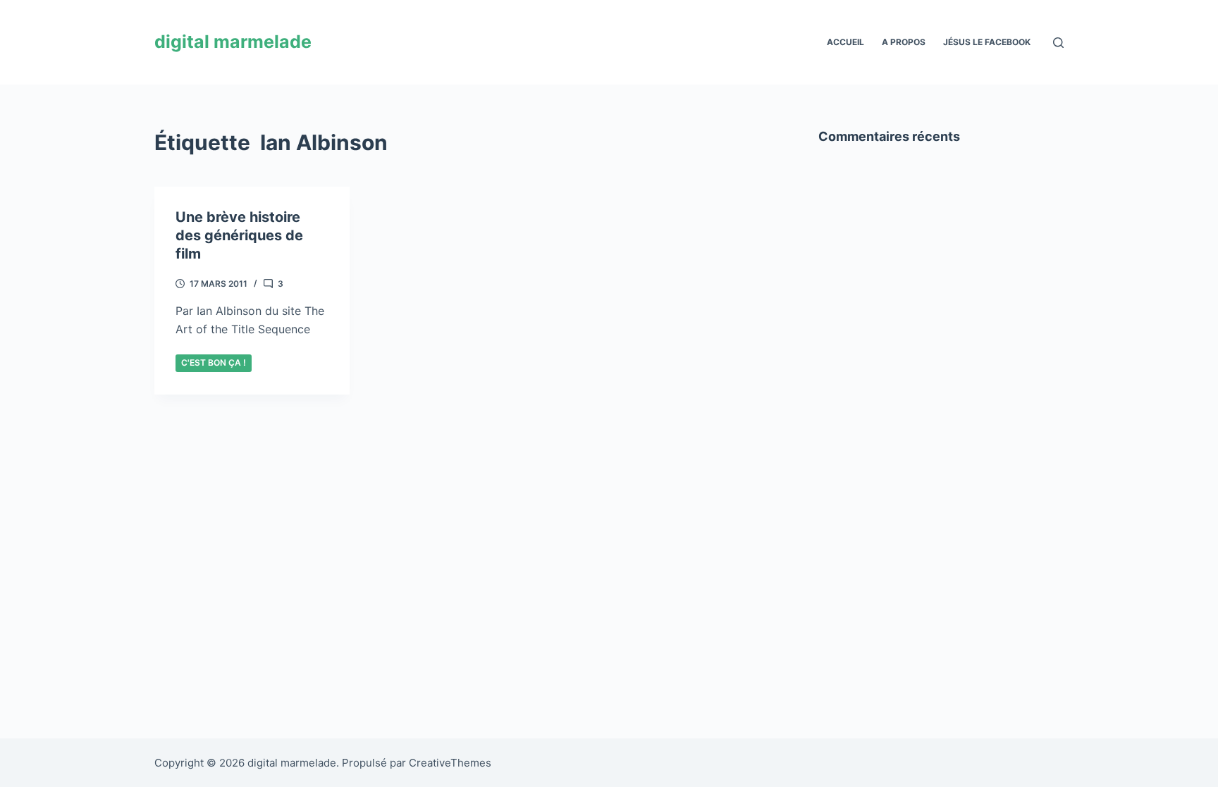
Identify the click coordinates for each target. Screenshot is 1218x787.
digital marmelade (233, 41)
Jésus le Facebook (987, 42)
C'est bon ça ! (213, 362)
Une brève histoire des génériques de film (239, 235)
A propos (903, 42)
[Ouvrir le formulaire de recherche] (1058, 42)
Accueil (845, 42)
